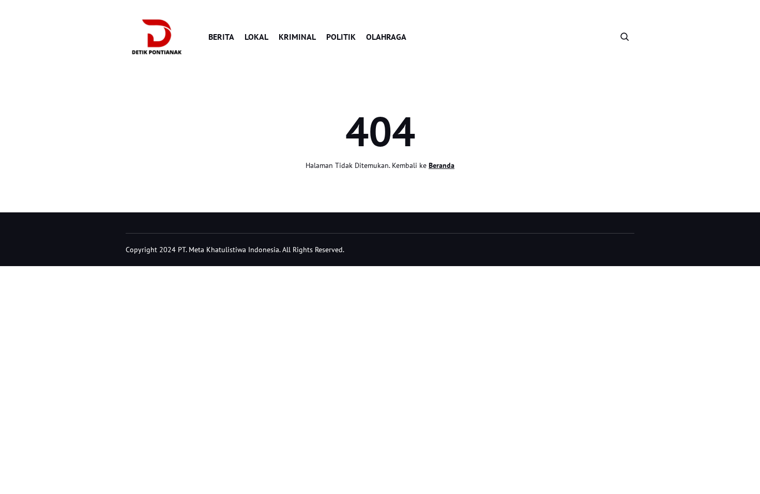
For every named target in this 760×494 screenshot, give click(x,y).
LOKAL (256, 37)
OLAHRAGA (386, 37)
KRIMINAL (297, 37)
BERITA (221, 37)
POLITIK (341, 37)
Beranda (441, 165)
